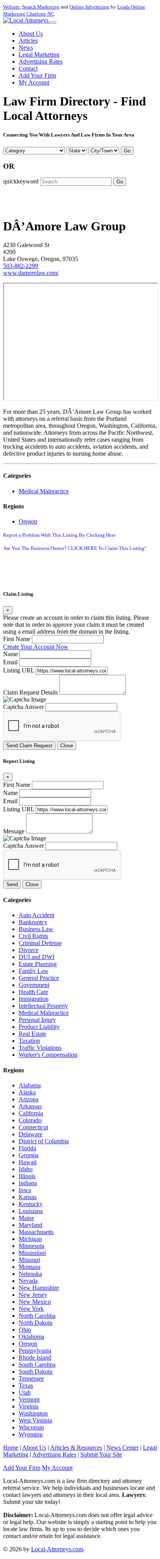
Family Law (34, 971)
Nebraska (30, 1273)
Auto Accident (36, 915)
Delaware (30, 1134)
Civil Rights (33, 936)
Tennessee (31, 1378)
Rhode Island (35, 1357)
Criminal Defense (40, 943)
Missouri (29, 1260)
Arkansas (30, 1106)
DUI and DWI (36, 957)
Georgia (28, 1155)
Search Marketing (40, 7)
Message (13, 831)
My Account (34, 82)
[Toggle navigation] (53, 22)
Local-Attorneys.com (57, 1549)
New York (31, 1308)
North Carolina (37, 1315)
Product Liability (39, 1026)
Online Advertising (90, 7)
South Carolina (37, 1364)
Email (10, 662)
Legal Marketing (39, 54)
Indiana (28, 1183)
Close (66, 745)
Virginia (28, 1406)
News (26, 47)
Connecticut (33, 1127)
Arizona (28, 1099)
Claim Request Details (30, 692)
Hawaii (28, 1162)
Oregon (28, 521)
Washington (33, 1413)
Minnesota (31, 1246)
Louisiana (31, 1211)
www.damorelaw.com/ (31, 273)
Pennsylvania (35, 1350)
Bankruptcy (33, 922)
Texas (26, 1385)
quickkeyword (20, 181)
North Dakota (35, 1322)
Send (12, 884)
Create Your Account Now (35, 646)
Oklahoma (31, 1336)
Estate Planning (38, 964)
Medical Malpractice (44, 491)
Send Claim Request (29, 745)
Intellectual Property (43, 1005)
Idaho (26, 1169)
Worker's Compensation (48, 1054)
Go (127, 151)
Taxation (29, 1040)
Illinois (27, 1176)
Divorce (28, 950)
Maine (26, 1218)
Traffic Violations (40, 1047)
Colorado (30, 1120)
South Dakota (35, 1371)
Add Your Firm (37, 75)
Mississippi (32, 1253)
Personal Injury (37, 1019)
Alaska (27, 1092)
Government (34, 985)
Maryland (30, 1225)
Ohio (25, 1329)
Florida (27, 1148)
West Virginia (35, 1420)
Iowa (25, 1190)
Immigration (34, 999)
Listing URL (18, 670)
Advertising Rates (41, 61)
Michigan (30, 1239)
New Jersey (33, 1294)
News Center (122, 1447)
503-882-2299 (20, 266)
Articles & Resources (76, 1447)
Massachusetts (36, 1232)
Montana (29, 1266)
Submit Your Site (101, 1454)
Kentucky (31, 1204)
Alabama (30, 1085)
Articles (28, 40)
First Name (16, 639)
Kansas (28, 1197)
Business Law (36, 929)
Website (11, 7)
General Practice (39, 978)
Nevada (28, 1280)
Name (10, 654)
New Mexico (35, 1301)
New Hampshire (39, 1287)
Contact (28, 68)
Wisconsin (31, 1427)
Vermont (29, 1399)
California (31, 1113)
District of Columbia (44, 1141)
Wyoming (31, 1434)
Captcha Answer (23, 706)
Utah (25, 1392)
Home (10, 1447)
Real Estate (32, 1033)
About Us (31, 33)
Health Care (33, 992)
